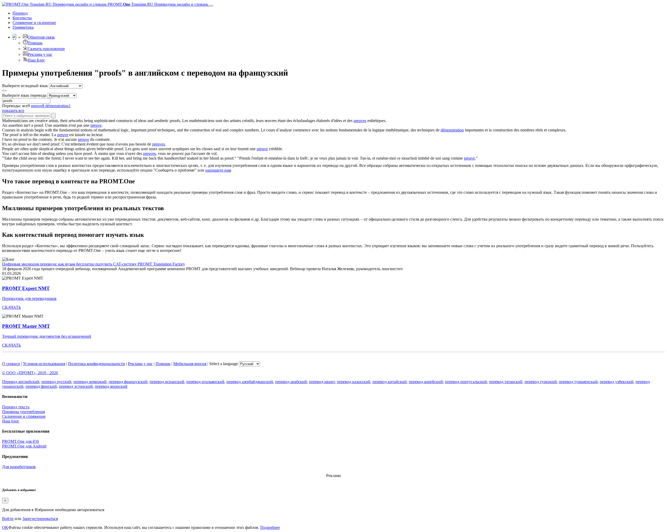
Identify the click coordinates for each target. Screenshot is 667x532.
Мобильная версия (189, 363)
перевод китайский (389, 381)
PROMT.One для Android (24, 446)
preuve (96, 125)
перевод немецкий (90, 381)
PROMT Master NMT (26, 326)
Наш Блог (36, 60)
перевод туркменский (578, 381)
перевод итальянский (205, 381)
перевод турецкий (540, 381)
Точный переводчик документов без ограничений (46, 336)
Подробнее (270, 527)
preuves (360, 120)
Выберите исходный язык (25, 85)
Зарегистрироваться (40, 518)
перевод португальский (466, 381)
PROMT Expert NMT (26, 288)
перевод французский (128, 381)
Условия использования (44, 363)
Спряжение (34, 22)
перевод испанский (167, 381)
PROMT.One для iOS (20, 441)
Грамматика (23, 27)
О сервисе (11, 363)
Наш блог (10, 421)
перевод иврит (322, 381)
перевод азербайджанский (249, 381)
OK (5, 527)
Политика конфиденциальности (96, 363)
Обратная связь (41, 37)
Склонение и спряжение (24, 416)
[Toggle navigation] (211, 6)
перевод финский (41, 386)
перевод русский (56, 381)
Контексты (22, 18)
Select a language (223, 363)
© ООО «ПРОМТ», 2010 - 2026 (30, 373)
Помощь (35, 43)
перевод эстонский (76, 386)
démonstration (452, 130)
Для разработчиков (19, 466)
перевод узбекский (616, 381)
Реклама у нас (40, 54)
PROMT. (157, 4)
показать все (13, 110)
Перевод (20, 13)
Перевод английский (20, 381)
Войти (8, 518)
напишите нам (218, 170)
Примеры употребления (23, 411)
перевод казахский (353, 381)
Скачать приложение (46, 48)
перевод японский (111, 386)
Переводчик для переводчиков (29, 298)
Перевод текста (15, 407)
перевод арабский (291, 381)
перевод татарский (505, 381)
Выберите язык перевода (24, 95)
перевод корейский (426, 381)
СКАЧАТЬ (11, 307)
